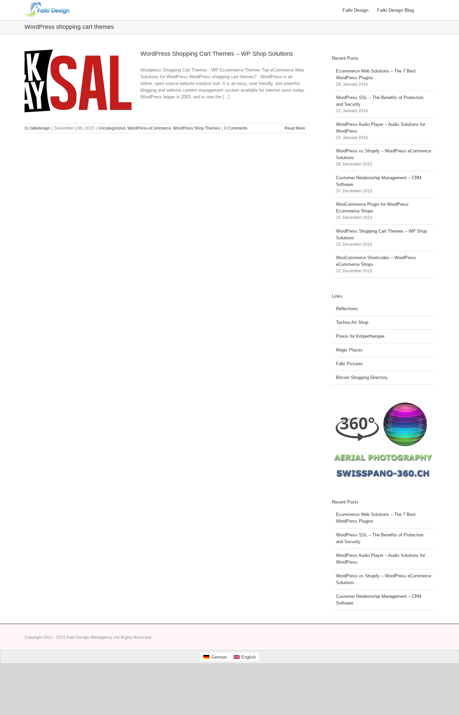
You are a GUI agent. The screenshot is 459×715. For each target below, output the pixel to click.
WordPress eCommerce (149, 128)
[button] (424, 10)
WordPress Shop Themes (196, 128)
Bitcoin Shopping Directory (362, 377)
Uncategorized (111, 128)
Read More (295, 128)
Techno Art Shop (352, 322)
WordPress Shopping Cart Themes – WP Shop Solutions (216, 53)
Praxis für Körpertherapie (360, 336)
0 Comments (235, 128)
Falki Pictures (349, 363)
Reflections (347, 308)
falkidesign (40, 128)
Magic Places (349, 349)
